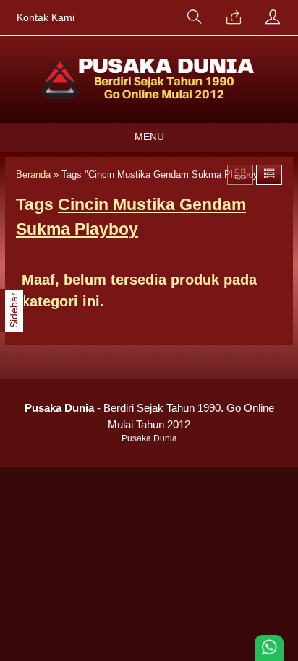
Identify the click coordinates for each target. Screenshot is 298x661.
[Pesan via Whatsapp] (233, 18)
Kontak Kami (45, 17)
